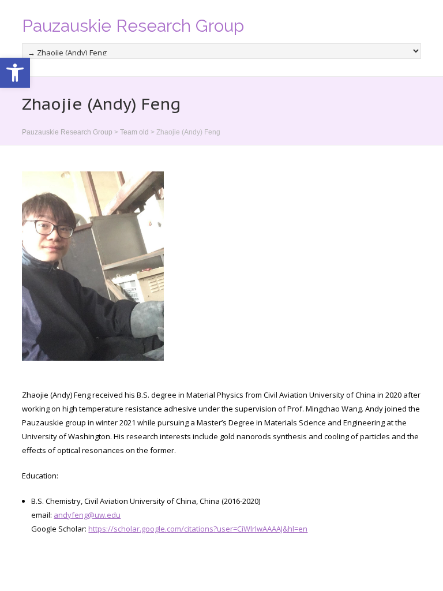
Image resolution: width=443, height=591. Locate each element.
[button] (15, 73)
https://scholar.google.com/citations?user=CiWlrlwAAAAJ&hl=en (197, 528)
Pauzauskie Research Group (133, 26)
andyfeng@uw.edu (87, 515)
